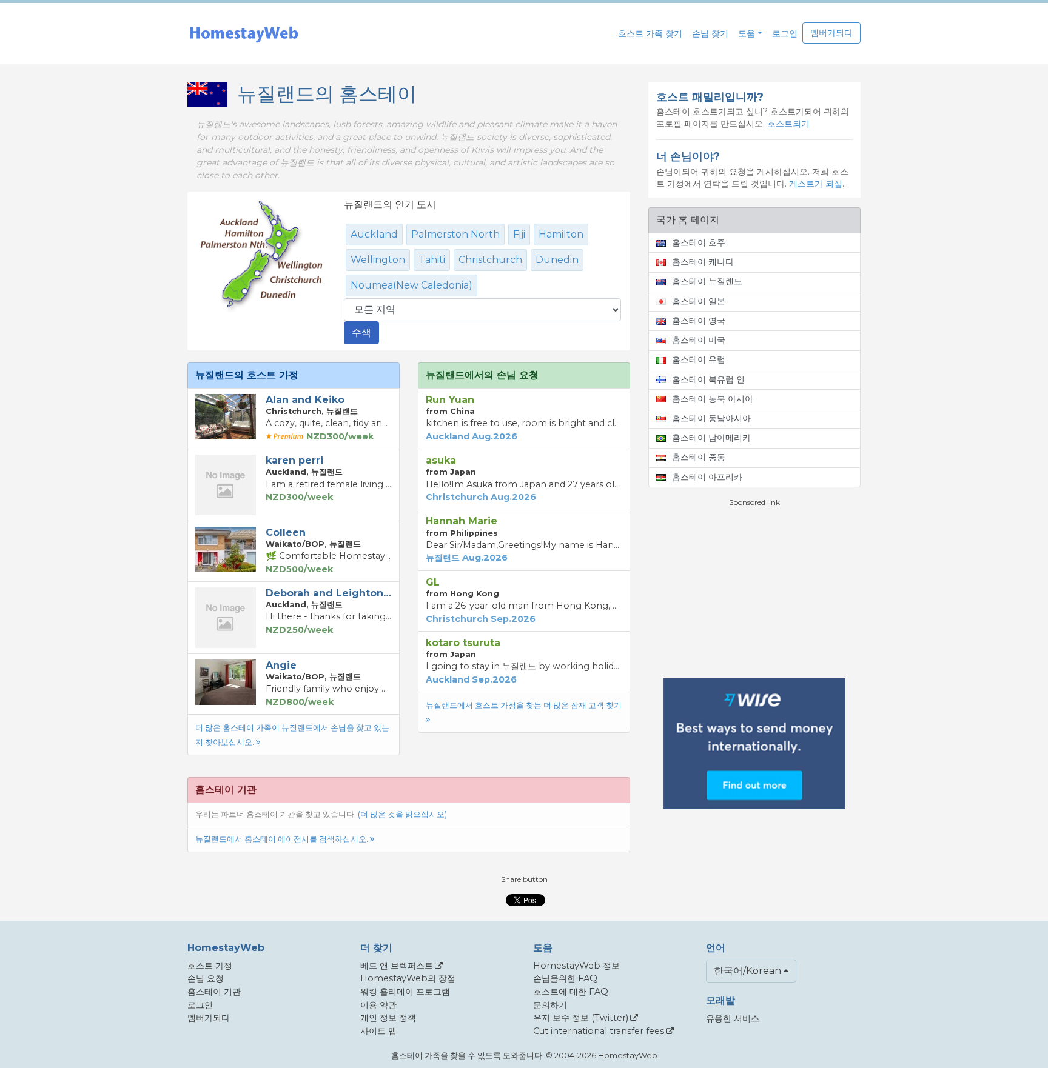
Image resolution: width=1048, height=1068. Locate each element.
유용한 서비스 (732, 1018)
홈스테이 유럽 (698, 359)
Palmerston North (455, 234)
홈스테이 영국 (698, 320)
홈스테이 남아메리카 (711, 437)
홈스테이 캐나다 (703, 261)
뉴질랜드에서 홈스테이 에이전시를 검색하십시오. (282, 839)
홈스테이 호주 (698, 242)
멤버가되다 (831, 32)
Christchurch (490, 259)
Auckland (374, 234)
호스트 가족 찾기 (650, 33)
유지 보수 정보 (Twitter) (580, 1017)
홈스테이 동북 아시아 (712, 398)
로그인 (785, 33)
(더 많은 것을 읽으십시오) (402, 814)
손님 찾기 (710, 33)
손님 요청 (205, 978)
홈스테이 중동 (698, 457)
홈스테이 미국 (698, 340)
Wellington (378, 259)
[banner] (243, 33)
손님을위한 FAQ (565, 978)
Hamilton (561, 234)
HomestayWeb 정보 (576, 965)
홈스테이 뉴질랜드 (707, 281)
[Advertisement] (754, 593)
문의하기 (550, 1005)
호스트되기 (788, 123)
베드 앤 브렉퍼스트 (396, 965)
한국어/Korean (747, 970)
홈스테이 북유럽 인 (708, 379)
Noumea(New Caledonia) (411, 285)
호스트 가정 (209, 965)
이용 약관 (378, 1005)
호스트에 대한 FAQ (570, 991)
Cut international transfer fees (598, 1031)
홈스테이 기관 (214, 991)
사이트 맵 (378, 1031)
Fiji (519, 234)
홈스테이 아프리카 (707, 477)
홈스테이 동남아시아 (711, 418)
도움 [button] (746, 33)
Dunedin (557, 259)
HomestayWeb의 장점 (407, 978)
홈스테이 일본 (698, 301)
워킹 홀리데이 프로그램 (405, 991)
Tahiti (431, 259)
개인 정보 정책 (388, 1017)
